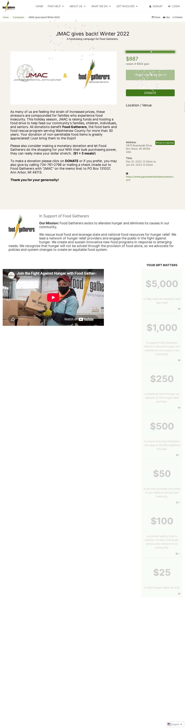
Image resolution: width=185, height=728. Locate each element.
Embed (178, 17)
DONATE (150, 93)
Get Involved (126, 6)
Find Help (54, 6)
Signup (157, 6)
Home (39, 6)
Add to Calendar (166, 143)
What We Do (99, 6)
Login (176, 6)
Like (167, 17)
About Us (76, 6)
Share (157, 17)
